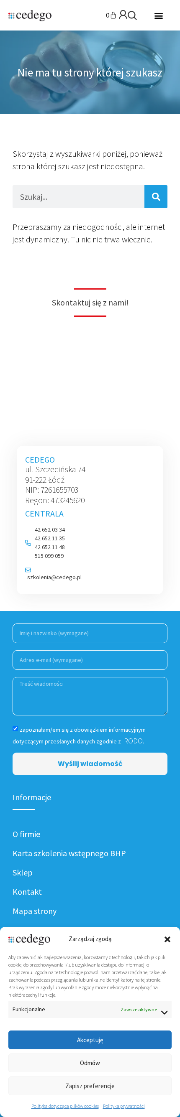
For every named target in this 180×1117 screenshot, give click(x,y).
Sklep (23, 872)
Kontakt (27, 891)
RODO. (133, 741)
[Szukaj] (155, 196)
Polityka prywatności (124, 1106)
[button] (167, 939)
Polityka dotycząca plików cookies (65, 1106)
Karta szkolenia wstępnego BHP (69, 853)
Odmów (90, 1063)
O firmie (26, 834)
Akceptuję (90, 1040)
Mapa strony (35, 911)
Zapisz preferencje (90, 1086)
